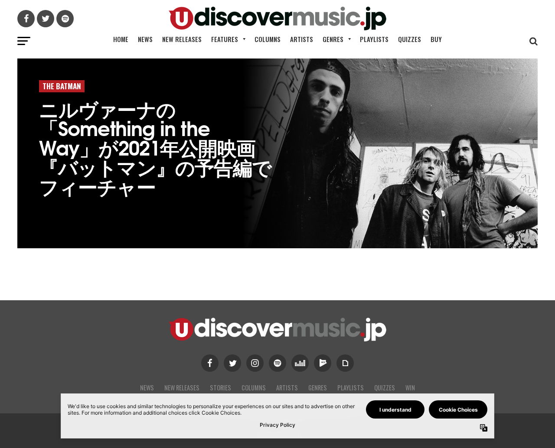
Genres (333, 39)
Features (224, 39)
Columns (268, 39)
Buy (436, 39)
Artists (301, 39)
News (145, 39)
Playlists (374, 39)
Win (410, 387)
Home (120, 39)
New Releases (182, 39)
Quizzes (409, 39)
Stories (220, 387)
